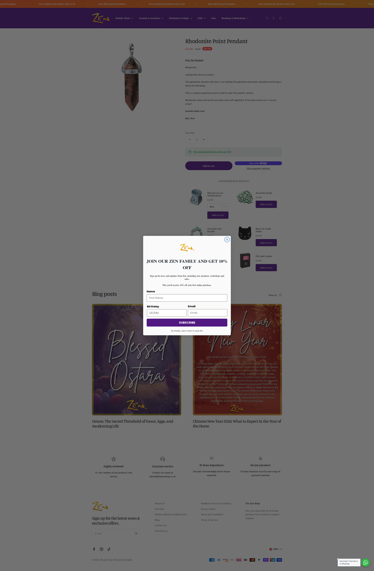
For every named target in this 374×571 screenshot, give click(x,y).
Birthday (153, 306)
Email (191, 306)
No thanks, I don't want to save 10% (187, 331)
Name (151, 291)
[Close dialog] (227, 239)
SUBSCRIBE (187, 323)
